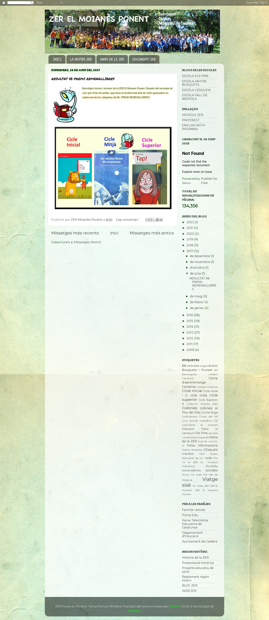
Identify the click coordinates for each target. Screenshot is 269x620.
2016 (190, 315)
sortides (212, 470)
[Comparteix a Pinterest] (161, 220)
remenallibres (191, 470)
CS (216, 420)
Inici (114, 232)
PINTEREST (191, 120)
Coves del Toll (208, 416)
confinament (189, 416)
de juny (196, 273)
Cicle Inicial (192, 391)
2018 (190, 245)
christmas (212, 386)
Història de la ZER (195, 557)
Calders (213, 374)
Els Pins (202, 433)
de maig (196, 296)
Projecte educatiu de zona (198, 569)
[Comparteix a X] (154, 220)
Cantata (201, 386)
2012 (190, 338)
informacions (208, 445)
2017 (190, 251)
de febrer (197, 302)
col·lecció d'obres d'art (202, 403)
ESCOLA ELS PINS (195, 76)
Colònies (189, 408)
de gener (197, 308)
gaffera (174, 606)
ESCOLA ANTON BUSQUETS (194, 82)
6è (184, 365)
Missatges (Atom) (87, 242)
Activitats (193, 366)
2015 (190, 321)
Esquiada (203, 437)
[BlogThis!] (150, 220)
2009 (190, 350)
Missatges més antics (152, 232)
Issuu (186, 183)
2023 (190, 222)
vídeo (200, 485)
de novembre (200, 262)
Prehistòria (188, 466)
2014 (190, 326)
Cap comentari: (127, 219)
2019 (190, 239)
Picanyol (213, 462)
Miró (202, 453)
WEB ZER (189, 591)
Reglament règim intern (195, 578)
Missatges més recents (75, 232)
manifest (188, 453)
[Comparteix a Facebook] (157, 220)
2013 (190, 332)
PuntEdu (212, 466)
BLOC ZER (189, 585)
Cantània (189, 387)
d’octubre (197, 267)
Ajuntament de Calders (199, 541)
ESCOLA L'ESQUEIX (196, 90)
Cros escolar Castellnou (197, 420)
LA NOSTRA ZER (81, 59)
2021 (190, 228)
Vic (194, 485)
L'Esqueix (210, 449)
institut (186, 449)
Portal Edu (190, 515)
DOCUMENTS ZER (144, 59)
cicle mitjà (198, 395)
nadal (208, 458)
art (216, 370)
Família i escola (193, 510)
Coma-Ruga (210, 412)
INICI (57, 59)
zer (207, 485)
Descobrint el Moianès (200, 424)
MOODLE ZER (192, 115)
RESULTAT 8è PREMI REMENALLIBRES (82, 78)
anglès (204, 365)
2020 (190, 233)
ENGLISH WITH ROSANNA (193, 127)
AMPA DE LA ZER (112, 59)
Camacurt (188, 378)
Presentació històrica (198, 563)
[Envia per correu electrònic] (147, 220)
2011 (189, 344)
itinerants (196, 449)
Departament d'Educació (192, 534)
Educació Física (195, 429)
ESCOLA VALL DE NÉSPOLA (195, 96)
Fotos (191, 445)
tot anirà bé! (199, 474)
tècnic (186, 474)
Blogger (134, 610)
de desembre (200, 256)
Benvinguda (189, 374)
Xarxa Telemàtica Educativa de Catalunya (195, 523)
